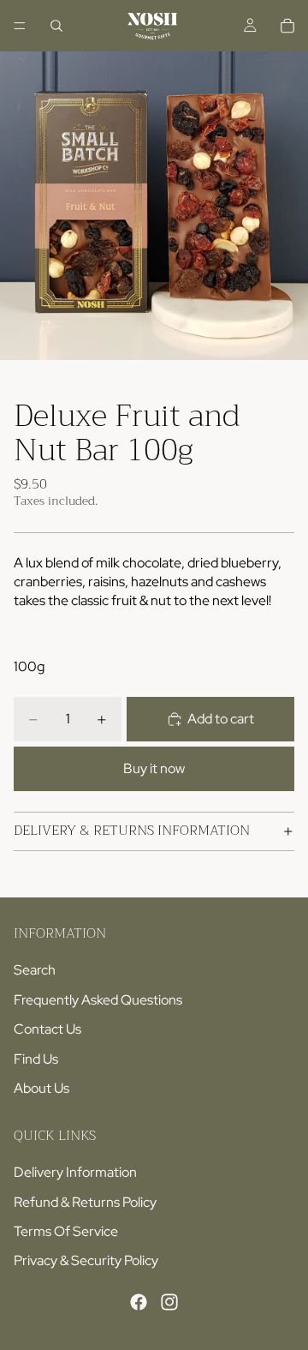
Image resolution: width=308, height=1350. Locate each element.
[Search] (56, 26)
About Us (41, 1088)
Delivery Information (75, 1172)
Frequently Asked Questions (98, 999)
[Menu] (19, 25)
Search (35, 970)
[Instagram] (169, 1302)
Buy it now (154, 768)
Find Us (36, 1058)
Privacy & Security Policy (86, 1260)
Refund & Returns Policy (85, 1201)
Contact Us (47, 1029)
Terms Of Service (66, 1231)
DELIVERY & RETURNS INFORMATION (132, 831)
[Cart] (287, 26)
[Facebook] (138, 1302)
